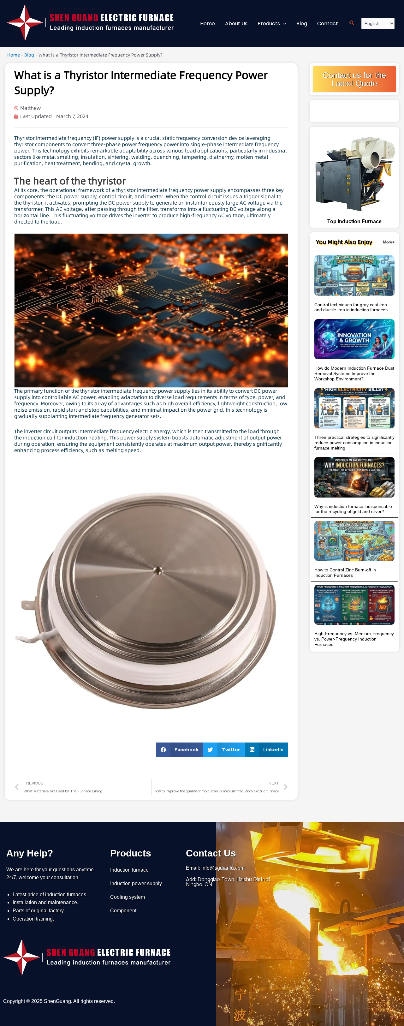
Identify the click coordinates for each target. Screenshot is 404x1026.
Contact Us (211, 853)
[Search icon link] (352, 23)
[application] (283, 24)
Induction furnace (129, 870)
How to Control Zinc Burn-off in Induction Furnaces (345, 572)
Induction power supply (136, 883)
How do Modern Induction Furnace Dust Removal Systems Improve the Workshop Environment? (354, 373)
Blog (29, 55)
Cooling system (127, 897)
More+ (389, 242)
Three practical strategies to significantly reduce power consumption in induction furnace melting (354, 442)
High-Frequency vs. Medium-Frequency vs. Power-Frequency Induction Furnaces (354, 639)
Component (123, 910)
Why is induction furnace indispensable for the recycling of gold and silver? (353, 509)
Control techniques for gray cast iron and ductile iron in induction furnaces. (351, 307)
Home (13, 55)
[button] (180, 750)
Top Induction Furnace (354, 221)
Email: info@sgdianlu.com (215, 868)
